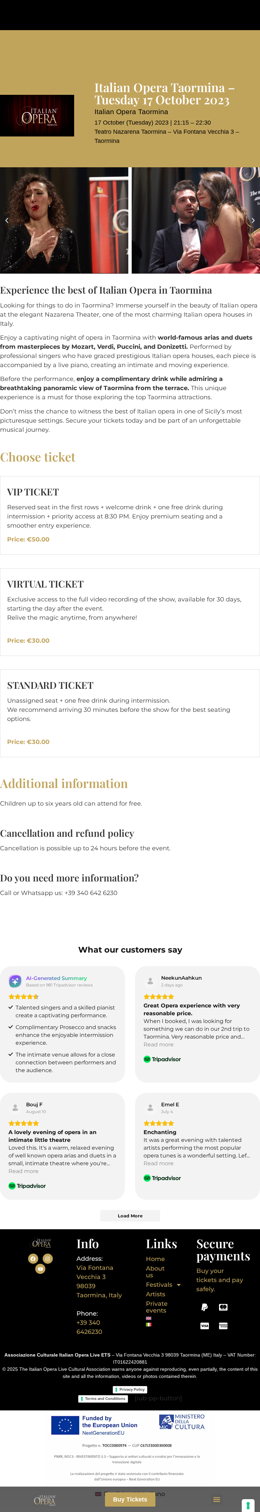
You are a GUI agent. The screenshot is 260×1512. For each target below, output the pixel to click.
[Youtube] (40, 1269)
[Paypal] (204, 1307)
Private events (156, 1307)
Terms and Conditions (105, 1398)
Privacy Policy (132, 1389)
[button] (216, 1499)
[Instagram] (48, 1259)
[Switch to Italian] (153, 1324)
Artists (155, 1294)
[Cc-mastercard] (223, 1307)
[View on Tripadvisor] (150, 981)
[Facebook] (33, 1259)
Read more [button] (159, 1044)
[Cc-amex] (223, 1325)
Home (155, 1259)
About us (155, 1272)
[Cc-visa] (204, 1325)
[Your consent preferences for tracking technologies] (248, 1505)
